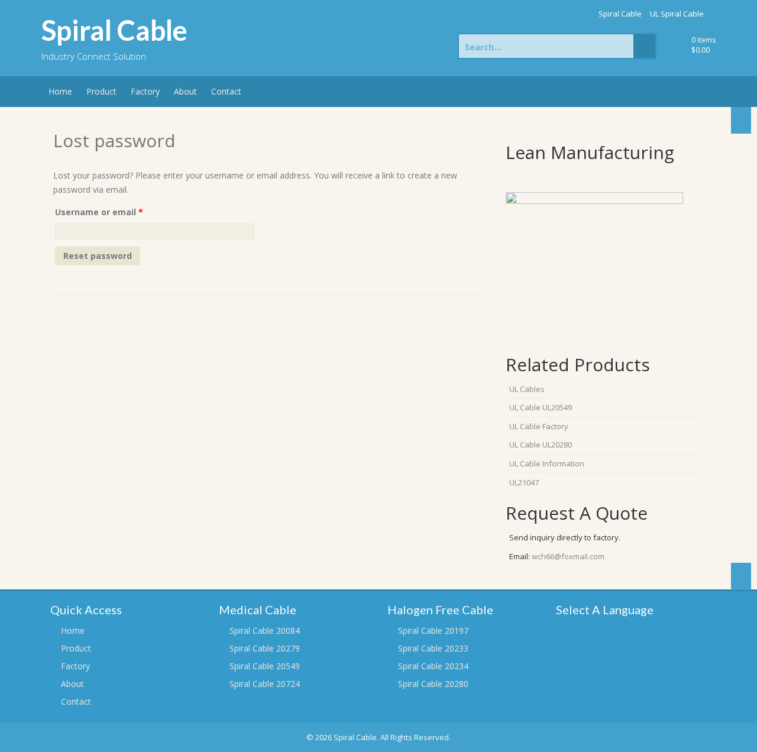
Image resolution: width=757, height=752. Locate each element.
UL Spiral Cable (677, 13)
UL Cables (527, 389)
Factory (145, 91)
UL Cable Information (546, 463)
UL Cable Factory (538, 426)
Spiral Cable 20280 (433, 683)
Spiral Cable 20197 (433, 630)
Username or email (117, 212)
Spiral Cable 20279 (264, 648)
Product (101, 91)
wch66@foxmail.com (568, 556)
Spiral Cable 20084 (264, 630)
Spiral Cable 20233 (433, 648)
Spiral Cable (620, 13)
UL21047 (524, 482)
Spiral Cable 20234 (433, 666)
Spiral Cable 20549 (264, 666)
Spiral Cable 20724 (264, 683)
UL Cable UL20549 (540, 407)
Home (60, 91)
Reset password (97, 255)
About (185, 91)
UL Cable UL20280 (540, 444)
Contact (226, 91)
